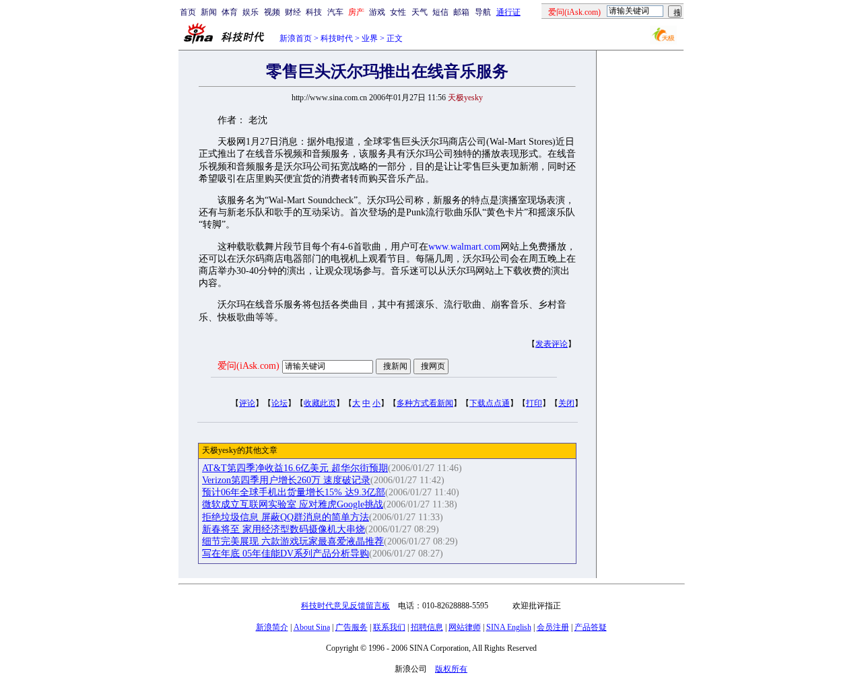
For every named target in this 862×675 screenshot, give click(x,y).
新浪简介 (272, 627)
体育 (230, 12)
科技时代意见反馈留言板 (345, 605)
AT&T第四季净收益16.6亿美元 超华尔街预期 (295, 468)
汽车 (335, 12)
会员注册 (553, 627)
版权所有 (451, 669)
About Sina (312, 627)
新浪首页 (295, 38)
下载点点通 (489, 403)
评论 (247, 403)
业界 (370, 38)
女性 (398, 12)
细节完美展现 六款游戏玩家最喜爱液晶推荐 (293, 541)
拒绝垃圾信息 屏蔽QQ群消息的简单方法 (285, 517)
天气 (419, 12)
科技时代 (337, 38)
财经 (293, 12)
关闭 (566, 403)
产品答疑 (590, 627)
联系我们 (389, 627)
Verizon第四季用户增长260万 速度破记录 (286, 480)
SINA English (508, 627)
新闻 (209, 12)
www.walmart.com (464, 247)
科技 (314, 12)
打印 (534, 403)
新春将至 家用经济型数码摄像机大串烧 (283, 529)
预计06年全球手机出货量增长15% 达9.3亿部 (293, 492)
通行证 (508, 12)
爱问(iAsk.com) (248, 366)
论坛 (279, 403)
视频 (272, 12)
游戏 (377, 12)
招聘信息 (427, 627)
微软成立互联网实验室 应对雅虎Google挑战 (292, 504)
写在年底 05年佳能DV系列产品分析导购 (285, 553)
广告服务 (351, 627)
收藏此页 (320, 403)
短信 (440, 12)
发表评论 (551, 344)
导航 (483, 12)
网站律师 (465, 627)
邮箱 (461, 12)
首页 (188, 12)
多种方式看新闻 (425, 403)
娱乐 (250, 12)
